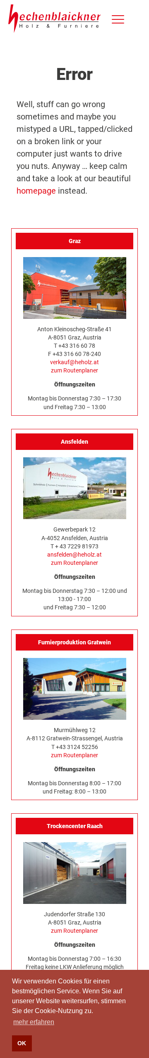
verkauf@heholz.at (74, 362)
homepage (36, 191)
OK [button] (21, 1043)
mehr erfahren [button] (33, 1021)
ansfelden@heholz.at (74, 554)
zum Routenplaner (74, 370)
